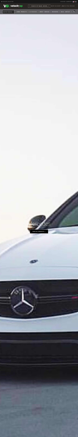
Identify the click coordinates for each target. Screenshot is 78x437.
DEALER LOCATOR (7, 1)
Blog (62, 11)
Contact (67, 11)
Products (24, 11)
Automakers (33, 11)
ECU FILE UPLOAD (69, 6)
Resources (55, 11)
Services (46, 11)
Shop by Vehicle (7, 12)
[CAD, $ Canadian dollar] (76, 1)
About (41, 11)
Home (18, 11)
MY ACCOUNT (56, 6)
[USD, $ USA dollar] (73, 1)
